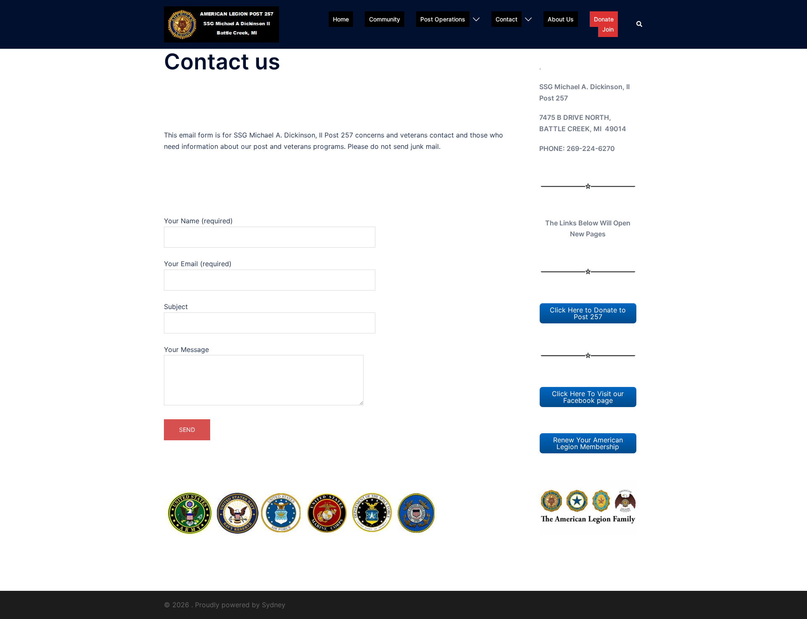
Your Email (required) (198, 263)
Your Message (186, 349)
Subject (176, 306)
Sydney (273, 604)
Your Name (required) (198, 221)
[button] (639, 24)
